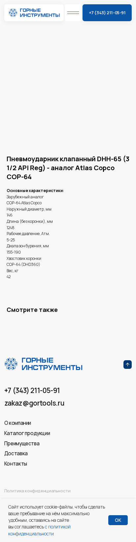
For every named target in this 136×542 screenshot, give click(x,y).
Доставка (16, 453)
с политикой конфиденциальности (39, 529)
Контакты (15, 463)
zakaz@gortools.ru (34, 403)
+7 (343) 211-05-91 (32, 390)
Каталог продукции (27, 433)
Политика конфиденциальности (37, 491)
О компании (17, 422)
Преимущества (21, 443)
